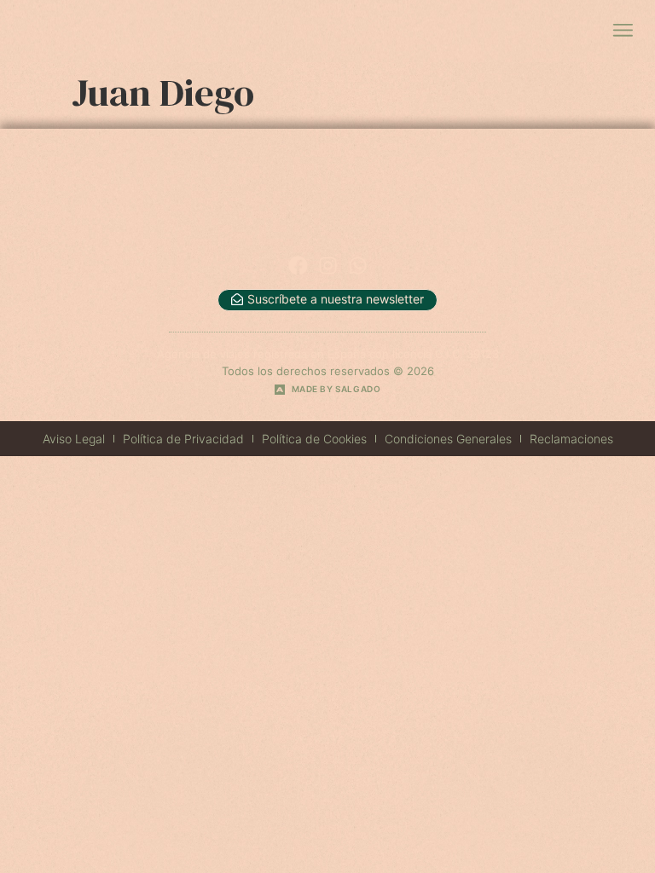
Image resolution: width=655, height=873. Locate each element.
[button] (622, 31)
